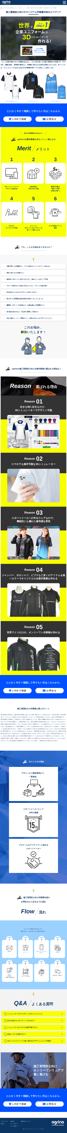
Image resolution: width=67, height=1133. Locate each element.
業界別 (28, 7)
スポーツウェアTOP (5, 7)
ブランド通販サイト (14, 1126)
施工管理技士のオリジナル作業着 (50, 7)
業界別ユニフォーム (14, 7)
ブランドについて (4, 1121)
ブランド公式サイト (14, 1123)
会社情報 (12, 1121)
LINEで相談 (19, 119)
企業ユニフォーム (22, 7)
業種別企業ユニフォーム (26, 1121)
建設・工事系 (33, 7)
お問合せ (51, 119)
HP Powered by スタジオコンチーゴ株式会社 (34, 1128)
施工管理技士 (40, 7)
